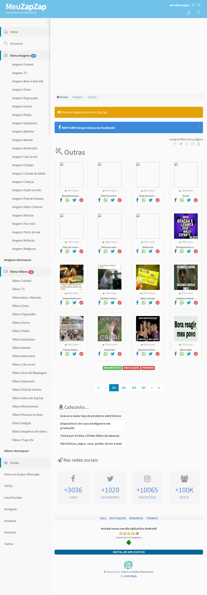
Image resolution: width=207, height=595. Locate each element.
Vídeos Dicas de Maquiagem (29, 373)
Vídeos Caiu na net (23, 364)
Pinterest (10, 532)
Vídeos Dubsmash (23, 381)
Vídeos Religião (21, 423)
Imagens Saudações (24, 123)
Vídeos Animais (21, 348)
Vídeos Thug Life (23, 440)
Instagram (10, 509)
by (129, 576)
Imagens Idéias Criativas (27, 207)
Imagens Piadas (22, 115)
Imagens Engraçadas (25, 98)
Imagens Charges (23, 165)
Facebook (10, 521)
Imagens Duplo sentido (26, 190)
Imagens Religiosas (24, 249)
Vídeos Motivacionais (25, 406)
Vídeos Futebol (21, 281)
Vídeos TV (18, 289)
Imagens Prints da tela (26, 232)
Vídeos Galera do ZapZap (27, 398)
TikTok (8, 486)
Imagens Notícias (23, 215)
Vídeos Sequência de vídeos (29, 431)
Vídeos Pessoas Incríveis (27, 415)
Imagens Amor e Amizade (27, 81)
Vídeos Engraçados (24, 314)
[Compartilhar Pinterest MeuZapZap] (81, 201)
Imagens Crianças (23, 182)
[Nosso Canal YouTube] (199, 143)
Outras (92, 97)
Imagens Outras (22, 106)
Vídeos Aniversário (23, 356)
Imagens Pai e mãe (23, 224)
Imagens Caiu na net (25, 157)
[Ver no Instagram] (193, 143)
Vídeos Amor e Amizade (26, 297)
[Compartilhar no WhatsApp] (187, 143)
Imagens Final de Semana (28, 198)
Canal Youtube (13, 498)
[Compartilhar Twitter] (182, 143)
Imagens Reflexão (23, 240)
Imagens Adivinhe (23, 131)
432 (114, 388)
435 (144, 388)
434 (134, 388)
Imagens (77, 97)
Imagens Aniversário (24, 148)
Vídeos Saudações (23, 339)
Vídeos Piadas (21, 331)
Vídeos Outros (21, 323)
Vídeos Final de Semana (26, 389)
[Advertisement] (129, 50)
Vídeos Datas (20, 306)
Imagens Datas (21, 89)
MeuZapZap (113, 572)
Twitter (9, 544)
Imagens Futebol (22, 64)
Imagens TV (19, 73)
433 (124, 388)
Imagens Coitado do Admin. (29, 173)
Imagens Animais (22, 140)
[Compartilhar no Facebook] (175, 143)
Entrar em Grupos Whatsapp (21, 474)
